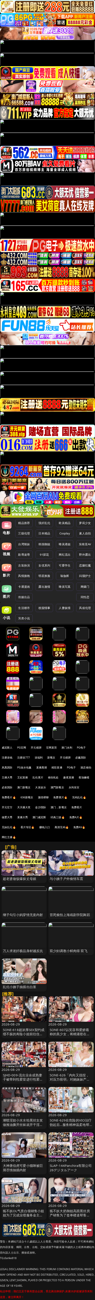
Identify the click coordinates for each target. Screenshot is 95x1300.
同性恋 (85, 597)
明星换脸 (44, 576)
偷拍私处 (53, 777)
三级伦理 (24, 533)
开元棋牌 (36, 747)
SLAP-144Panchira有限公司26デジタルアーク (71, 1167)
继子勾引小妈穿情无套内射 (23, 914)
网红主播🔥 (9, 837)
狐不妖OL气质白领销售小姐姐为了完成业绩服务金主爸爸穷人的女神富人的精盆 (23, 1215)
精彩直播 (56, 767)
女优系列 (44, 565)
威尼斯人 (7, 747)
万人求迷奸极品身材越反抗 (23, 951)
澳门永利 (66, 747)
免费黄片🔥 (60, 797)
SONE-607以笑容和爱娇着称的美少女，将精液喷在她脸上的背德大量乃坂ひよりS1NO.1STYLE (70, 1036)
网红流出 (64, 555)
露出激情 (44, 587)
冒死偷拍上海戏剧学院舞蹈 (70, 914)
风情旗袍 (24, 576)
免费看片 (76, 807)
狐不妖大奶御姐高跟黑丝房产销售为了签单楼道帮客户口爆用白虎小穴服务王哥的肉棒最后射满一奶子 (70, 1217)
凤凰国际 (7, 767)
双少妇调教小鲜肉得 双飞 (68, 951)
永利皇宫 (74, 787)
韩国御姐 (44, 544)
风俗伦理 (85, 608)
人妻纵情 (64, 608)
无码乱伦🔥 (79, 797)
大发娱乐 (40, 787)
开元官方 (7, 807)
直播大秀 (22, 817)
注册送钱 (7, 757)
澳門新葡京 (57, 787)
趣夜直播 (68, 777)
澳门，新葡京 (59, 807)
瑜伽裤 (64, 576)
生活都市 (24, 608)
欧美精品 (64, 523)
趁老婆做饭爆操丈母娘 (19, 878)
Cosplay (64, 533)
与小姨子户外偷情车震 (66, 878)
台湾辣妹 (24, 544)
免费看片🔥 (9, 797)
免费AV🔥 (79, 827)
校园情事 (44, 608)
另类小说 (24, 618)
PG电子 (81, 747)
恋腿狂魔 (85, 565)
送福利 (39, 757)
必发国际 (7, 787)
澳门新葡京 (24, 787)
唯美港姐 (64, 544)
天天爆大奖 (24, 807)
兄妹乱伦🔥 (9, 827)
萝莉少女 (85, 523)
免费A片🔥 (76, 817)
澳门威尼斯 (39, 817)
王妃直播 (22, 777)
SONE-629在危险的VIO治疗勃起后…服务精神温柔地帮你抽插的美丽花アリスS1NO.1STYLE (71, 1126)
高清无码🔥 (62, 827)
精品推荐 (24, 523)
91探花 (44, 555)
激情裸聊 (43, 797)
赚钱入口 (44, 827)
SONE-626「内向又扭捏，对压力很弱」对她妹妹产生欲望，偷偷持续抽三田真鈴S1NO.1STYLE (70, 1081)
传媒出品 (24, 597)
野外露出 (85, 555)
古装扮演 (24, 565)
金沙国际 (40, 807)
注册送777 (23, 757)
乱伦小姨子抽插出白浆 (19, 987)
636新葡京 (27, 797)
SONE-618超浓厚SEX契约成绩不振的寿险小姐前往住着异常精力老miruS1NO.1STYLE (24, 1036)
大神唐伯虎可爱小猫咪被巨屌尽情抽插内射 (23, 1167)
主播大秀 (7, 777)
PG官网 (21, 747)
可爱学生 (64, 565)
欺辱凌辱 (24, 555)
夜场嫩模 (84, 777)
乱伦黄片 (37, 777)
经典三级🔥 (58, 817)
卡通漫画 (24, 587)
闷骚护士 (85, 576)
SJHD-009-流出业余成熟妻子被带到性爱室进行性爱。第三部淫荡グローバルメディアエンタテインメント (23, 1081)
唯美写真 (64, 587)
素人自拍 (85, 533)
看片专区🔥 (28, 827)
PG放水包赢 (24, 767)
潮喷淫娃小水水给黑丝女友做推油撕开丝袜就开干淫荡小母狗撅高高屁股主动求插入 (23, 1126)
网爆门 (85, 587)
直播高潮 (41, 767)
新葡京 (51, 757)
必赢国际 (80, 757)
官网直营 (51, 747)
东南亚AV (85, 544)
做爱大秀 (7, 817)
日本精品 (44, 533)
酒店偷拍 (85, 767)
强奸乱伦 (44, 523)
